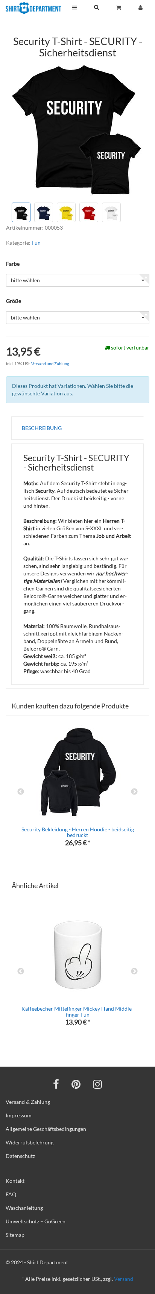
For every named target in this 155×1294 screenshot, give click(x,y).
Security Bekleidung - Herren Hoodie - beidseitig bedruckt (77, 832)
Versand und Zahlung (50, 363)
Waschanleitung (24, 1208)
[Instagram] (97, 1083)
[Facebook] (56, 1083)
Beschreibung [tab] (42, 428)
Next (134, 792)
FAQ (11, 1194)
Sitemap (15, 1235)
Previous (21, 792)
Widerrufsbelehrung (29, 1142)
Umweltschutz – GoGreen (35, 1221)
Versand (123, 1279)
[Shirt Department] (33, 8)
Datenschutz (20, 1156)
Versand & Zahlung (28, 1102)
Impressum (19, 1115)
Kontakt (15, 1180)
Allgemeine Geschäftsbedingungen (46, 1129)
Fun (36, 242)
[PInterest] (76, 1083)
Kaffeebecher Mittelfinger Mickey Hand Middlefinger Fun (77, 1011)
